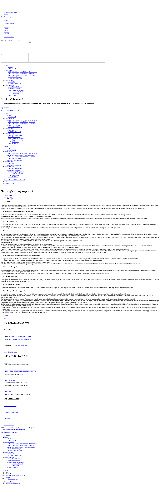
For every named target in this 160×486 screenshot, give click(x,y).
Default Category (9, 23)
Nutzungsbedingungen (11, 412)
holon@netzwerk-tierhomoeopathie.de (20, 336)
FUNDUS (7, 363)
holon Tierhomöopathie (20, 345)
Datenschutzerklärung (10, 406)
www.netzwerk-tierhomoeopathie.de (20, 339)
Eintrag (6, 33)
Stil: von (9, 432)
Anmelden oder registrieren (12, 12)
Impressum (7, 418)
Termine (6, 32)
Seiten (6, 28)
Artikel (6, 27)
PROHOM (7, 391)
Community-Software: (13, 429)
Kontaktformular (9, 425)
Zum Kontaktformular (10, 352)
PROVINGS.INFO (10, 380)
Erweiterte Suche (9, 37)
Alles (6, 20)
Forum (6, 30)
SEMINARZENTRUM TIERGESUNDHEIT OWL (20, 371)
